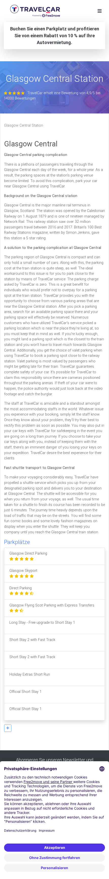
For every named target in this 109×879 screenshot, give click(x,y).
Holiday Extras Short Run (29, 674)
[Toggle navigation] (99, 11)
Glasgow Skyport (23, 571)
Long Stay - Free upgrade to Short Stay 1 (42, 622)
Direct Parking (20, 588)
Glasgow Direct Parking (28, 553)
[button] (7, 728)
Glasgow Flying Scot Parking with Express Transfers (51, 605)
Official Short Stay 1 (25, 692)
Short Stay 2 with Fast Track (32, 640)
